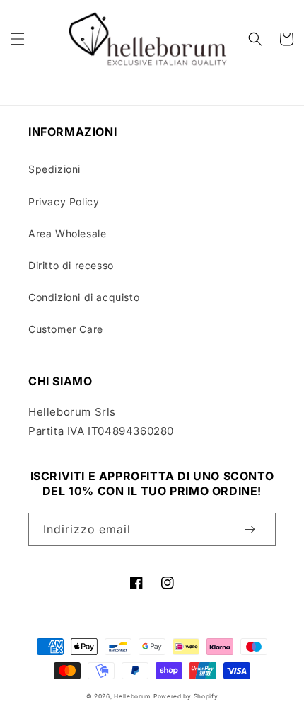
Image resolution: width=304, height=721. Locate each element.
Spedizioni (54, 169)
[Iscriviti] (249, 529)
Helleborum (132, 696)
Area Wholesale (67, 233)
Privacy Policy (63, 201)
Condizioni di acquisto (83, 297)
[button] (17, 39)
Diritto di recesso (71, 265)
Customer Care (65, 329)
